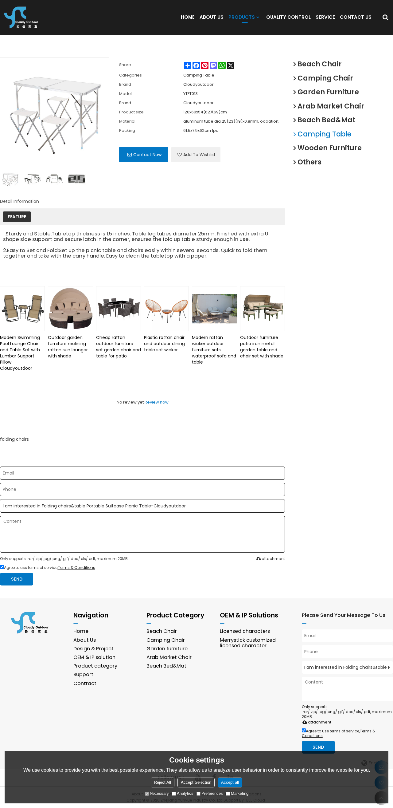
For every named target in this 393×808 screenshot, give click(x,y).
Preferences (212, 793)
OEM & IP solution (94, 657)
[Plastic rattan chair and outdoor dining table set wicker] (166, 308)
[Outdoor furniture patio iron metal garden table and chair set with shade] (262, 308)
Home (80, 631)
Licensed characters (245, 631)
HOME (188, 17)
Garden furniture (167, 648)
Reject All (162, 782)
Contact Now (147, 155)
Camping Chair (165, 640)
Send (16, 579)
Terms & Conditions (76, 567)
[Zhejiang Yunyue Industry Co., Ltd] (23, 17)
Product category (95, 665)
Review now (157, 402)
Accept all (230, 782)
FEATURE (17, 217)
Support (83, 674)
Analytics (185, 793)
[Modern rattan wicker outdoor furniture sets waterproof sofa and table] (214, 308)
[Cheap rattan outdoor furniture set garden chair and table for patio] (118, 308)
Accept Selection (196, 782)
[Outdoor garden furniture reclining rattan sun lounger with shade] (70, 308)
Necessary (159, 793)
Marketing (239, 793)
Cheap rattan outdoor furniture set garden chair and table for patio (118, 346)
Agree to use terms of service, (49, 567)
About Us (84, 640)
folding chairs (14, 439)
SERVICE (325, 17)
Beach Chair (161, 631)
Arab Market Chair (169, 657)
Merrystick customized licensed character (248, 643)
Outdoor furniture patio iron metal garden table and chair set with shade (261, 346)
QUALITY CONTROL (288, 17)
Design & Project (93, 648)
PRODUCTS (241, 17)
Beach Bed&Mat (166, 665)
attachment (273, 559)
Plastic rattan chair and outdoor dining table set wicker (164, 343)
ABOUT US (212, 17)
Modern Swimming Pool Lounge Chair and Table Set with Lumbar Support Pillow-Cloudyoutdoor (20, 352)
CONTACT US (356, 17)
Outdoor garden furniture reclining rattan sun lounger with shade (68, 346)
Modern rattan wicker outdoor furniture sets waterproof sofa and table (214, 349)
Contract (84, 683)
